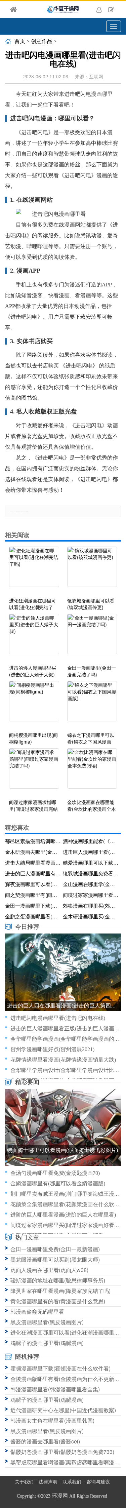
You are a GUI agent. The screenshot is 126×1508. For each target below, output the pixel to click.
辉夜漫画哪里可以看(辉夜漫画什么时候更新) (33, 883)
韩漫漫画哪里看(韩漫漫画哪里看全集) (55, 1389)
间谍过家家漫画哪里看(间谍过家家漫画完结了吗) (91, 894)
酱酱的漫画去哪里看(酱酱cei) (45, 1441)
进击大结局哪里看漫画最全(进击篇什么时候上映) (33, 862)
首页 (19, 41)
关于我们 (24, 1481)
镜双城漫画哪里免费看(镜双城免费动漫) (91, 873)
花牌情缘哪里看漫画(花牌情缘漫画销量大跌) (63, 1060)
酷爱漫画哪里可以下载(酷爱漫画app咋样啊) (91, 862)
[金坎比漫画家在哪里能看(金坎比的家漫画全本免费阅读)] (92, 771)
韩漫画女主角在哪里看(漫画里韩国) (52, 1420)
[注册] (111, 9)
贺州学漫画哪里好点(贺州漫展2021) (52, 1049)
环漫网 (60, 1496)
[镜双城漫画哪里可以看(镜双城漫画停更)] (92, 570)
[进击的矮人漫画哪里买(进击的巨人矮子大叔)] (34, 637)
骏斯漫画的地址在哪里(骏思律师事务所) (57, 1280)
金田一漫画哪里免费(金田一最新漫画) (55, 1249)
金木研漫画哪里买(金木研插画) (91, 916)
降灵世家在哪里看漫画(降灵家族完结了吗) (60, 1291)
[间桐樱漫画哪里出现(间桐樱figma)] (34, 704)
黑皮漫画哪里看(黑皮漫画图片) (47, 1322)
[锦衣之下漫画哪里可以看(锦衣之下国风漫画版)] (92, 704)
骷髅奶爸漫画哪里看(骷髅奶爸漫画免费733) (62, 1452)
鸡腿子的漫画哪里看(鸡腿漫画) (47, 1343)
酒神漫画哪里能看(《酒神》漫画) (91, 840)
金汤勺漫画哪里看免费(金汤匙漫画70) (55, 1173)
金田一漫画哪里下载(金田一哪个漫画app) (33, 905)
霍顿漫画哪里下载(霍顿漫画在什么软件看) (60, 1368)
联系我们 (71, 1481)
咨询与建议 (98, 1481)
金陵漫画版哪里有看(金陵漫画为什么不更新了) (65, 1379)
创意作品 (41, 41)
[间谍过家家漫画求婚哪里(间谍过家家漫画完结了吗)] (34, 771)
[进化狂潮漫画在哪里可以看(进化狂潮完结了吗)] (34, 570)
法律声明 (48, 1481)
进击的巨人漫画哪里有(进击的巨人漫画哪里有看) (33, 873)
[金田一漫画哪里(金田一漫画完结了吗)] (92, 637)
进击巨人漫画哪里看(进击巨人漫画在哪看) (91, 851)
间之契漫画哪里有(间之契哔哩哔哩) (33, 894)
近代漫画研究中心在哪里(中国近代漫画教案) (63, 1410)
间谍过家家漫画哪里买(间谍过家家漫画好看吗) (65, 1225)
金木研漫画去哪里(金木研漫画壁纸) (33, 851)
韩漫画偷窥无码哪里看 (37, 1311)
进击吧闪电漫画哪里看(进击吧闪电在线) (57, 1018)
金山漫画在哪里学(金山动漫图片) (91, 883)
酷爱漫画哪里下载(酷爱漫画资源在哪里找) (60, 1162)
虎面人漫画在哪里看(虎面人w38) (49, 1270)
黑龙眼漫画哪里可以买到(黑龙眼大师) (55, 1259)
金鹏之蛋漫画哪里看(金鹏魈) (33, 916)
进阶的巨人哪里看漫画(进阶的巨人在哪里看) (63, 1215)
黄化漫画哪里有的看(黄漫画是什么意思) (57, 1301)
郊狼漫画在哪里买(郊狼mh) (91, 905)
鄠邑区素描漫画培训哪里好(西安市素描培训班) (33, 840)
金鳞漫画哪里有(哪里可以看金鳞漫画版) (57, 1183)
